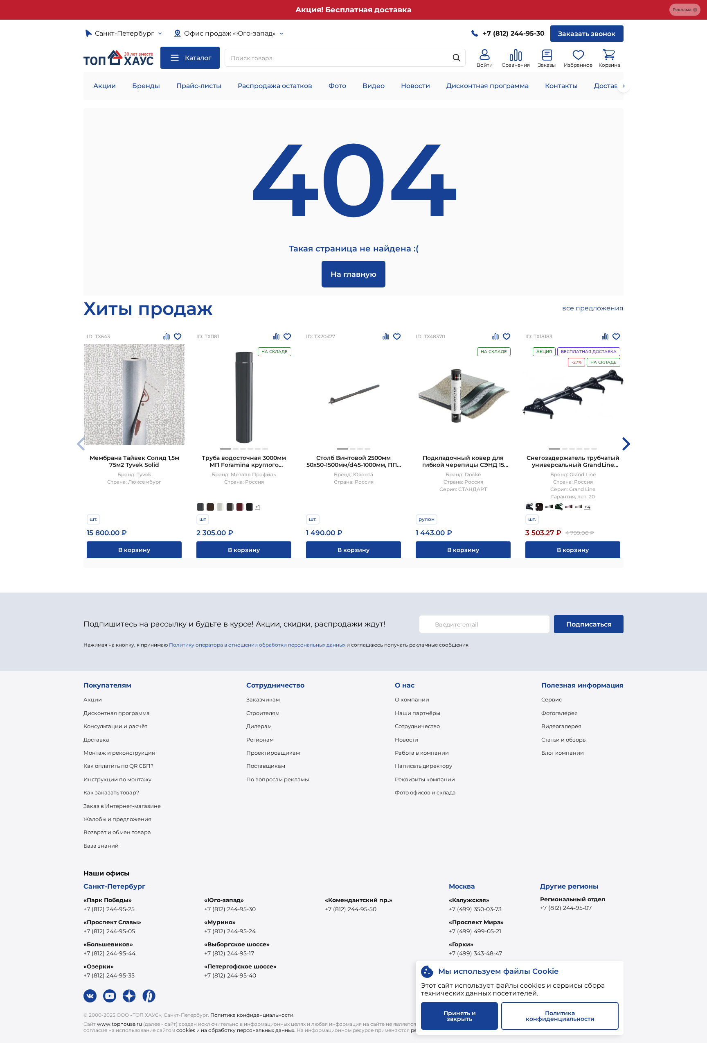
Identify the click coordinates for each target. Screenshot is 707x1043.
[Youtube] (109, 995)
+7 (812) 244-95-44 (109, 953)
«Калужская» (469, 900)
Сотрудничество (417, 726)
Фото (337, 86)
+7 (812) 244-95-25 (109, 909)
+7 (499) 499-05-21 (475, 931)
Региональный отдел (572, 899)
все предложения (593, 308)
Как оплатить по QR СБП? (118, 765)
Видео (374, 86)
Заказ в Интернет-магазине (122, 806)
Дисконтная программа (487, 86)
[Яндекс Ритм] (148, 995)
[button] (225, 449)
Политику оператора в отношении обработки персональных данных (257, 645)
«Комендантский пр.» (358, 900)
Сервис (551, 699)
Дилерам (259, 726)
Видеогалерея (561, 726)
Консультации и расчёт (115, 726)
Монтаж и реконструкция (119, 752)
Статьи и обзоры (564, 739)
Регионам (260, 739)
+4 (587, 507)
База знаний (101, 845)
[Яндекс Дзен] (129, 995)
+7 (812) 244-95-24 (230, 931)
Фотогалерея (559, 713)
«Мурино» (220, 922)
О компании (412, 699)
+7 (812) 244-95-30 (230, 909)
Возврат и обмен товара (117, 832)
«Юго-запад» (224, 900)
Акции (104, 86)
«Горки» (461, 944)
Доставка (96, 739)
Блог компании (562, 752)
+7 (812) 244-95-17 (229, 953)
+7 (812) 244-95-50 (350, 909)
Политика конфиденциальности (251, 1015)
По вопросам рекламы (277, 779)
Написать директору (423, 765)
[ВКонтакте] (90, 995)
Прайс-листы (198, 86)
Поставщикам (265, 765)
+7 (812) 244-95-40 (230, 975)
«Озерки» (98, 966)
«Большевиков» (108, 944)
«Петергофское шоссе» (240, 966)
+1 (257, 507)
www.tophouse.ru (119, 1024)
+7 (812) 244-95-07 (566, 908)
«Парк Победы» (107, 900)
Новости (415, 86)
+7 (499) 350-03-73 (475, 909)
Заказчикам (263, 699)
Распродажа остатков (275, 86)
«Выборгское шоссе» (237, 944)
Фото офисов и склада (425, 792)
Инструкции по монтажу (117, 779)
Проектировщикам (273, 752)
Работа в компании (422, 752)
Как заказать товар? (111, 792)
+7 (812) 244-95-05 (109, 931)
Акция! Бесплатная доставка (353, 9)
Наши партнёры (417, 713)
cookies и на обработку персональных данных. (235, 1030)
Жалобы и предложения (117, 819)
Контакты (561, 86)
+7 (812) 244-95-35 (109, 975)
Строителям (262, 713)
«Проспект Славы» (112, 922)
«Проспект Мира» (476, 922)
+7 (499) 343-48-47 (475, 953)
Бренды (146, 86)
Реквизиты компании (425, 779)
